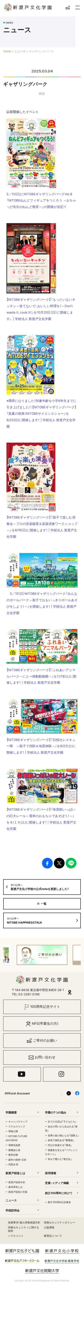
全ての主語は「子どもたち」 (62, 1121)
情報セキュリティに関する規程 (23, 1229)
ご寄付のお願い (45, 1040)
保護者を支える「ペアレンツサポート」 (61, 1152)
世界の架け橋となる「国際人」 (63, 1135)
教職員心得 (14, 1150)
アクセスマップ (16, 1126)
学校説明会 (13, 1210)
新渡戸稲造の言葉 (17, 1191)
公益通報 (49, 1227)
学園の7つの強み (55, 1112)
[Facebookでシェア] (47, 863)
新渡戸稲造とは (15, 1173)
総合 (42, 93)
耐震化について (53, 1235)
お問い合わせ (45, 1057)
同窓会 (12, 1164)
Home (7, 51)
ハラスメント (15, 1235)
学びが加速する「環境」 (60, 1145)
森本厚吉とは (15, 1186)
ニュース (20, 51)
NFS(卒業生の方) (45, 1024)
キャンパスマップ (17, 1121)
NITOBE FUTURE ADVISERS (16, 1138)
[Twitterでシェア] (59, 863)
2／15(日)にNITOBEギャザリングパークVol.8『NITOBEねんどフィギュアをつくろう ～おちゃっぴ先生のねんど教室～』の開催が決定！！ (41, 200)
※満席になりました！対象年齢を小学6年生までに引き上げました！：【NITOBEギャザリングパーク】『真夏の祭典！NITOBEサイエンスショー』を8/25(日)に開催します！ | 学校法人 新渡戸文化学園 (41, 413)
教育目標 (13, 1154)
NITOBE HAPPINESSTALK (24, 920)
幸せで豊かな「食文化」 (60, 1159)
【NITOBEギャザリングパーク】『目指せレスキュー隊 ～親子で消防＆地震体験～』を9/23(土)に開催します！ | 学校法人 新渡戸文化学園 (41, 746)
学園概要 (11, 1112)
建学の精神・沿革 (17, 1159)
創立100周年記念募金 (59, 1202)
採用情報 (50, 1173)
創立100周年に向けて (59, 1193)
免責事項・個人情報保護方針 (24, 1222)
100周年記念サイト (45, 1007)
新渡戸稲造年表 (16, 1182)
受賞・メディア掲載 (57, 1183)
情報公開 (13, 1131)
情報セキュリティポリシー (59, 1222)
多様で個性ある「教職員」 (61, 1140)
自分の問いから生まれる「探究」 (61, 1128)
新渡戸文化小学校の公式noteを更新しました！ (40, 887)
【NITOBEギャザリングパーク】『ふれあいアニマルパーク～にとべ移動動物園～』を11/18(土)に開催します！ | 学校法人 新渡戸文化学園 (41, 676)
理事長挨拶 (14, 1145)
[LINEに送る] (71, 863)
